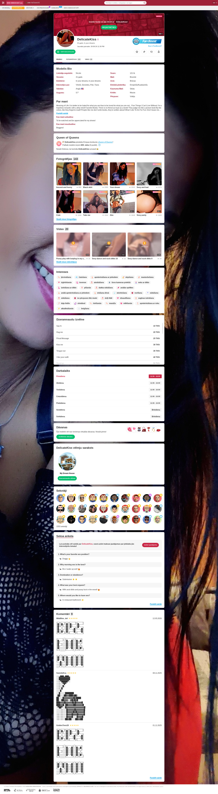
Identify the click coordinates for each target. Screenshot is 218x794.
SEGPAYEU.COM (88, 786)
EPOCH (79, 786)
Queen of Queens (105, 142)
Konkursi (55, 8)
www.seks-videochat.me (33, 786)
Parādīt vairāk (62, 113)
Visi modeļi (6, 8)
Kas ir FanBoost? (155, 46)
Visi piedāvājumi (43, 8)
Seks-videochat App (71, 8)
